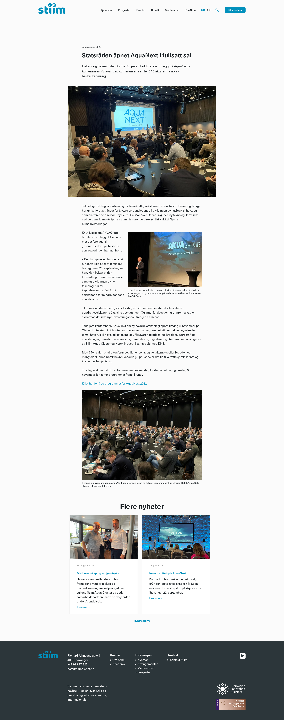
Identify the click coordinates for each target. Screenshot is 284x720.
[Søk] (217, 10)
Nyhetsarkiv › (142, 620)
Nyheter (142, 660)
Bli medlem (235, 10)
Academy (118, 664)
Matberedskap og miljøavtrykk (98, 573)
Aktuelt (154, 10)
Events (140, 10)
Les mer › (83, 607)
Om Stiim (190, 10)
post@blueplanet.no (80, 669)
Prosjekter (124, 10)
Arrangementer (147, 664)
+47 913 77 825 (77, 664)
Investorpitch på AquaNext (167, 573)
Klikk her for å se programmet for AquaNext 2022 (114, 383)
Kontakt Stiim (178, 660)
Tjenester (106, 10)
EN (208, 10)
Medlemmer (172, 10)
